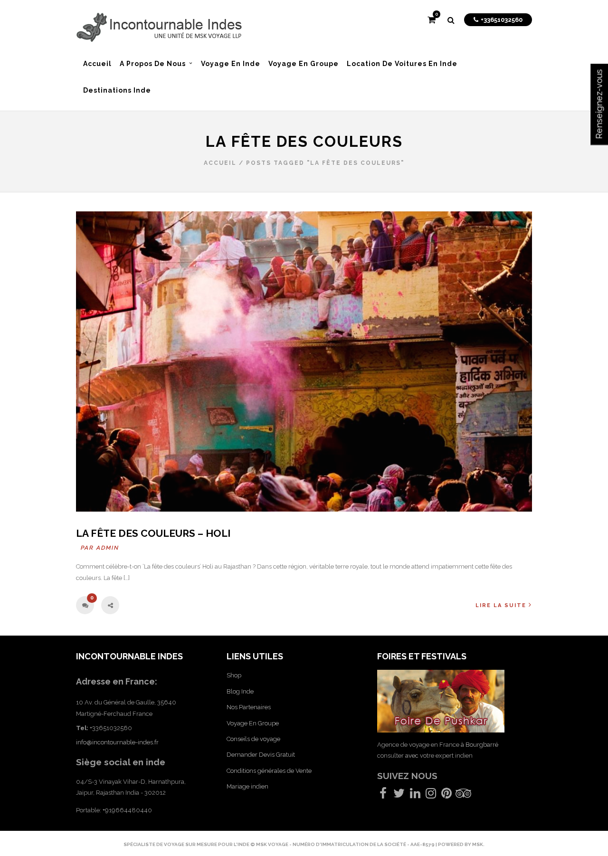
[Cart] (432, 20)
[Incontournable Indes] (159, 29)
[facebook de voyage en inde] (383, 795)
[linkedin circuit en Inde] (415, 795)
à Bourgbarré (479, 744)
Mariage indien (247, 786)
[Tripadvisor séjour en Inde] (463, 795)
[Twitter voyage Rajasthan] (399, 795)
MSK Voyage (272, 844)
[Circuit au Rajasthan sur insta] (431, 795)
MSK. (478, 844)
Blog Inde (240, 691)
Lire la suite (500, 605)
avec (411, 755)
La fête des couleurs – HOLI (153, 533)
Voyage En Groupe (253, 723)
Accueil (220, 163)
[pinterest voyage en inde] (446, 795)
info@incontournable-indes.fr (117, 742)
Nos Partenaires (249, 707)
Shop (234, 675)
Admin (107, 547)
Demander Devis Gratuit (261, 754)
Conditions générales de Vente (269, 770)
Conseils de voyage (253, 738)
